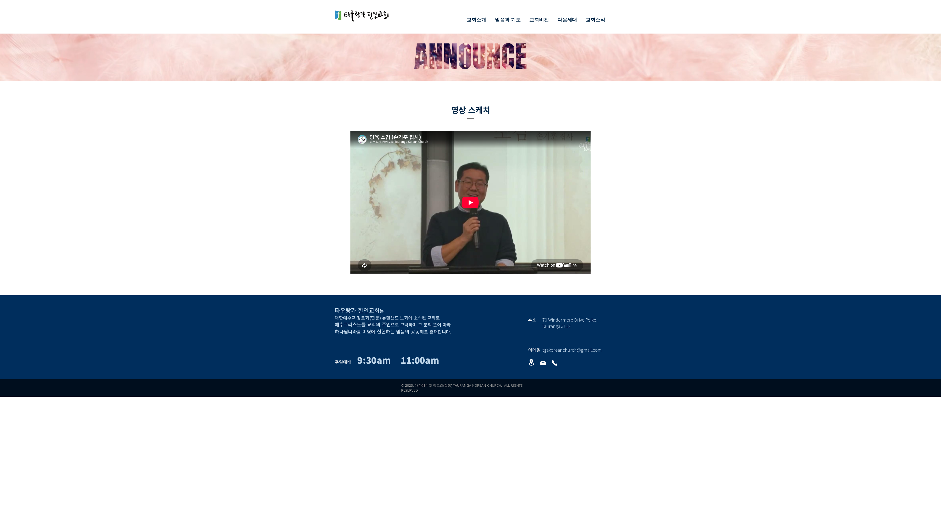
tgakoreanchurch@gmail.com (572, 350)
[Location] (531, 362)
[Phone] (554, 363)
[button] (476, 19)
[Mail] (543, 363)
